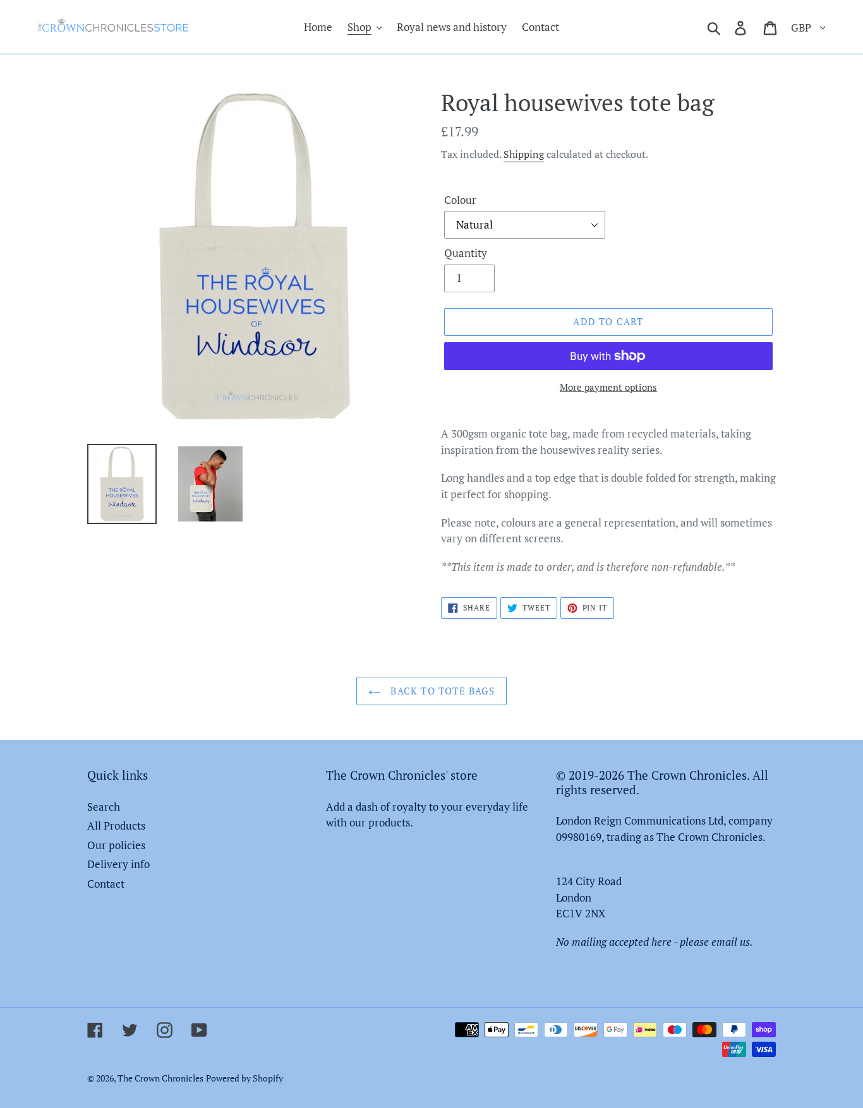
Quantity (465, 253)
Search (103, 806)
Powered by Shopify (244, 1078)
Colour (460, 200)
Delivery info (118, 864)
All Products (116, 825)
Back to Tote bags (441, 690)
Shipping (524, 154)
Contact (105, 883)
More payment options (608, 387)
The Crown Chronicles (160, 1078)
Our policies (116, 845)
